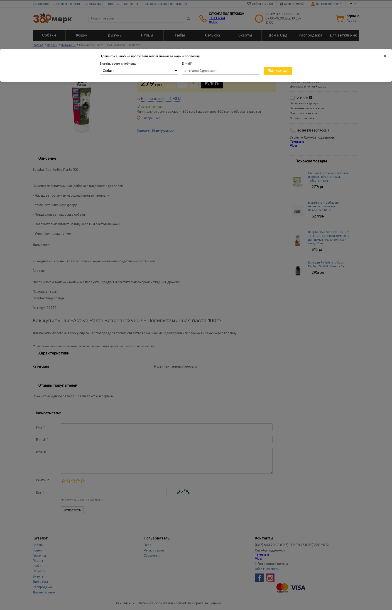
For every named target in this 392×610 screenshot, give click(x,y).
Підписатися (278, 70)
